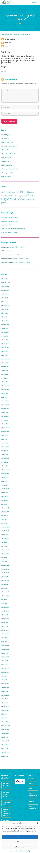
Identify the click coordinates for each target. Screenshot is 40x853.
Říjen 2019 (4, 558)
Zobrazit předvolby (20, 847)
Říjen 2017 (5, 638)
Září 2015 (4, 718)
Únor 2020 (5, 542)
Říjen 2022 (5, 435)
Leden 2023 (5, 424)
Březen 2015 (5, 741)
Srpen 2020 (5, 523)
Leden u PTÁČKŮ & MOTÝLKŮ (17, 247)
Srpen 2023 (5, 401)
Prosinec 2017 (5, 630)
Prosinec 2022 (5, 428)
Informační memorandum (33, 795)
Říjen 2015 (4, 714)
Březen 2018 (5, 619)
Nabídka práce (5, 157)
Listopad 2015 (5, 710)
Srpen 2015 (5, 722)
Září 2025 (4, 317)
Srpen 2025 (5, 321)
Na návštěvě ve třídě (7, 154)
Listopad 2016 (5, 672)
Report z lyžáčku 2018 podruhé (22, 262)
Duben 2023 (5, 412)
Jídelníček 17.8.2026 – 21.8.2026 (10, 233)
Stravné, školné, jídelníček (9, 169)
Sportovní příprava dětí (21, 196)
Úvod (2, 34)
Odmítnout (20, 842)
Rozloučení (8, 251)
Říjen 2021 (5, 477)
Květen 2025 (5, 325)
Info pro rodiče (22, 191)
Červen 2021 (5, 485)
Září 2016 (4, 680)
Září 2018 (4, 603)
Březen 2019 (5, 580)
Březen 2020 (5, 538)
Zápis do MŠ (5, 177)
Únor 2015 (5, 745)
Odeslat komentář (9, 121)
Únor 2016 (5, 699)
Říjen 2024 (5, 351)
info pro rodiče (8, 34)
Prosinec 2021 (5, 470)
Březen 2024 (5, 374)
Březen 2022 (5, 458)
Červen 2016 (5, 684)
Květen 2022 (5, 451)
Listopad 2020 (5, 512)
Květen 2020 (5, 531)
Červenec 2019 (6, 565)
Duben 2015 (5, 737)
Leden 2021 (5, 504)
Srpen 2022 (5, 443)
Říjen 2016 (4, 676)
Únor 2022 (5, 462)
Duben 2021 (5, 493)
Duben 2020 (5, 535)
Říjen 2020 (5, 516)
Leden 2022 (5, 466)
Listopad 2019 (5, 554)
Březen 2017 (5, 657)
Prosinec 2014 (5, 752)
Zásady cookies (12, 851)
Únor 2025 (5, 336)
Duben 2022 (5, 454)
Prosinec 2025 (5, 305)
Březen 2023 (5, 416)
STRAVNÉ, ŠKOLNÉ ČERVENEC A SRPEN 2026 (13, 229)
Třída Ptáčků (15, 199)
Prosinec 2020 (5, 508)
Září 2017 (4, 642)
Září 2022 (4, 439)
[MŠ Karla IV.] (7, 2)
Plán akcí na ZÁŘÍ (6, 225)
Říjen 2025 (5, 313)
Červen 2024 (5, 363)
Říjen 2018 (5, 600)
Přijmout (20, 837)
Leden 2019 (5, 588)
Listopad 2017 (5, 634)
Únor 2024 (5, 378)
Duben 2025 (5, 328)
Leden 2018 (5, 626)
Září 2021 (4, 481)
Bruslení (4, 138)
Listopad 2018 (5, 596)
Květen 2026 (5, 290)
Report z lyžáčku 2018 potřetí (21, 258)
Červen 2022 (5, 447)
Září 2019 (4, 561)
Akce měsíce (6, 191)
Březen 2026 (5, 294)
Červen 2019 (5, 569)
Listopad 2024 (5, 347)
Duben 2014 (5, 756)
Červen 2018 (5, 607)
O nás (30, 789)
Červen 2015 (5, 729)
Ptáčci (13, 196)
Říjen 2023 (5, 393)
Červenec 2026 (6, 282)
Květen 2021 (5, 489)
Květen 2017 (5, 649)
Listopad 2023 (5, 389)
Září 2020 (4, 519)
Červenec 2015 (6, 726)
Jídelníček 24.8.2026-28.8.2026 (10, 221)
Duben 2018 (5, 615)
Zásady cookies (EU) (32, 807)
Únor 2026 (5, 298)
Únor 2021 (5, 500)
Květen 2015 (5, 733)
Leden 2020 (5, 546)
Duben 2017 (5, 653)
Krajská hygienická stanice (9, 146)
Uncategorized (6, 173)
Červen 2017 (5, 645)
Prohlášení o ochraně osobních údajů (23, 851)
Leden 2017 (5, 664)
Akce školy (5, 135)
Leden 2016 (5, 703)
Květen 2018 (5, 611)
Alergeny (14, 192)
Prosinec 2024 (5, 344)
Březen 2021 (5, 496)
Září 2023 (4, 397)
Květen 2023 (5, 409)
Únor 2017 (5, 661)
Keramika (4, 196)
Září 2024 (4, 355)
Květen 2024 (5, 366)
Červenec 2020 (6, 527)
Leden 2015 (5, 749)
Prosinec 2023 (5, 386)
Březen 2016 (5, 695)
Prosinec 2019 (5, 550)
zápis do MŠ (25, 200)
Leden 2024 (5, 382)
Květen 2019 (5, 573)
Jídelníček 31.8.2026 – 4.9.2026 (10, 217)
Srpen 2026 (5, 279)
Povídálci (4, 161)
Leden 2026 (5, 302)
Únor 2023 (5, 420)
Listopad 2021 (5, 473)
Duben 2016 (5, 691)
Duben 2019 (5, 577)
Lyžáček (4, 150)
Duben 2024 (5, 370)
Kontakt (31, 801)
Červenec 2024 (6, 359)
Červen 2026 (5, 286)
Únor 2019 (5, 584)
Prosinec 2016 (5, 668)
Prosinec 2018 (5, 592)
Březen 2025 (5, 332)
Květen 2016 (5, 687)
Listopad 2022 (5, 431)
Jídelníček (31, 192)
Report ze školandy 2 (17, 255)
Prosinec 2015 (5, 706)
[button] (37, 823)
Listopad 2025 (5, 309)
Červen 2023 (5, 405)
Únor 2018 (5, 622)
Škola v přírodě (6, 165)
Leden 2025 (5, 340)
